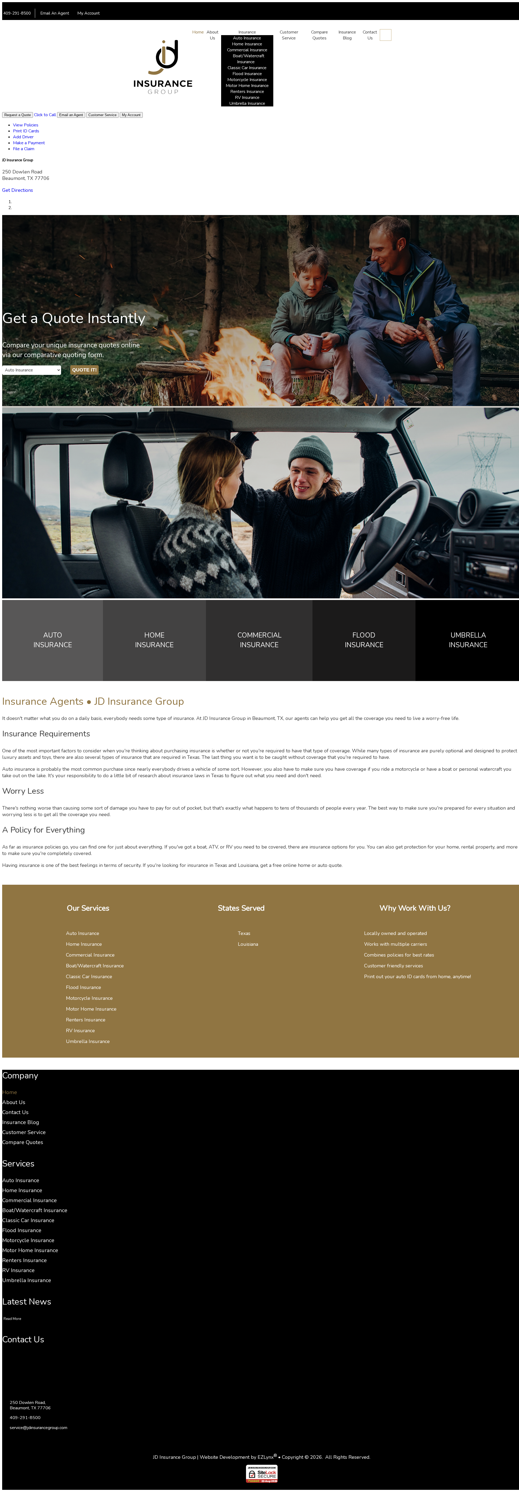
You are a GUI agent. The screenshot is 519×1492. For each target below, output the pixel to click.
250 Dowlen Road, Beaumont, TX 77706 (30, 1405)
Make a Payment (188, 25)
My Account (89, 13)
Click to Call (45, 115)
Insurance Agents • (93, 701)
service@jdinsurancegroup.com (38, 1428)
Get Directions (17, 190)
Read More (12, 1318)
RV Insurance (247, 97)
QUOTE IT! (84, 370)
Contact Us (370, 35)
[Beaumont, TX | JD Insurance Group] (163, 68)
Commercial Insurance (247, 50)
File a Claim (219, 25)
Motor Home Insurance (247, 86)
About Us (212, 35)
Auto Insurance (247, 38)
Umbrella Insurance (247, 103)
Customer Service (289, 35)
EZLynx (266, 1457)
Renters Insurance (247, 92)
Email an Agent (71, 115)
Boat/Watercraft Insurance (248, 59)
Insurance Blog (347, 35)
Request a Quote (17, 115)
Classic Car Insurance (247, 68)
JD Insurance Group (174, 1457)
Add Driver (158, 25)
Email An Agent (54, 13)
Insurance (247, 32)
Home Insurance (247, 44)
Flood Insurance (247, 74)
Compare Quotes (319, 35)
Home (198, 32)
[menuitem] (101, 24)
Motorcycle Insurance (247, 80)
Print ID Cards (131, 25)
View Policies (101, 25)
